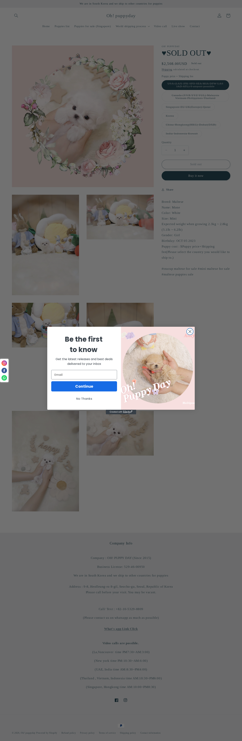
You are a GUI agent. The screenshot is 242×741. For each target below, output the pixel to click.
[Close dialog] (190, 331)
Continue (84, 386)
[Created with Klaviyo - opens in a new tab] (121, 412)
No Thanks (84, 399)
